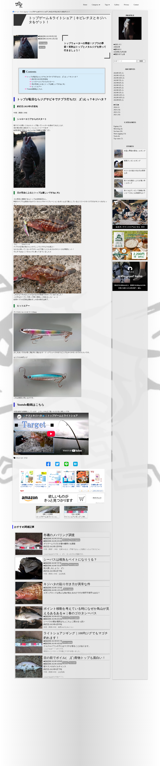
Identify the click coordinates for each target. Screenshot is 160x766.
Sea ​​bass (65, 564)
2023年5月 (117, 85)
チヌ (26, 458)
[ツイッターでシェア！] (57, 465)
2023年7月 (117, 80)
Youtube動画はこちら (34, 89)
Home (85, 5)
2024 (115, 107)
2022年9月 (117, 100)
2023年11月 (118, 75)
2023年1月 (117, 93)
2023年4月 (117, 88)
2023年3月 (117, 90)
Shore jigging (43, 43)
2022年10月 (118, 97)
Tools (115, 136)
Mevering (66, 540)
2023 (115, 110)
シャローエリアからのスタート (43, 82)
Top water (42, 47)
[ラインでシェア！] (66, 465)
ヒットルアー (37, 86)
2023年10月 (118, 78)
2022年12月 (118, 95)
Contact (136, 5)
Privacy (126, 5)
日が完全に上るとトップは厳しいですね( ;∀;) (48, 84)
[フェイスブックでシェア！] (48, 465)
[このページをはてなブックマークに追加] (75, 464)
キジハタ (19, 458)
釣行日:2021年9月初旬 (40, 79)
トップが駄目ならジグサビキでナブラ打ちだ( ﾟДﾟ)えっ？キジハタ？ (52, 77)
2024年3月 (117, 73)
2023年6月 (117, 83)
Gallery (116, 5)
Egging (65, 663)
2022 (115, 112)
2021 (115, 115)
